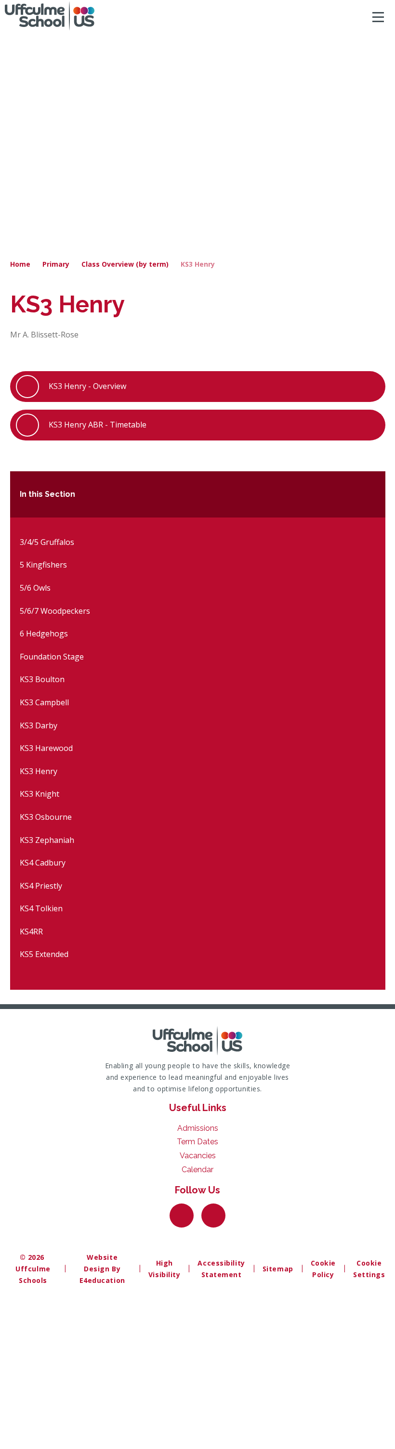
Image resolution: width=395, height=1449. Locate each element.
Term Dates (197, 1141)
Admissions (197, 1128)
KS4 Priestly (41, 885)
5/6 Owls (35, 587)
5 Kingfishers (43, 564)
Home (20, 264)
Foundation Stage (52, 656)
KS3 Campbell (44, 702)
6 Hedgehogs (44, 633)
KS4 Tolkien (41, 908)
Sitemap (278, 1268)
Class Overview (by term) (125, 264)
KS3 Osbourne (46, 817)
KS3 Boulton (42, 679)
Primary (55, 264)
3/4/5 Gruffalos (47, 542)
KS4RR (31, 931)
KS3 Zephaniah (47, 840)
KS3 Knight (39, 794)
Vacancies (198, 1155)
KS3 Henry (198, 264)
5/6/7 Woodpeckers (55, 611)
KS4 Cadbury (43, 862)
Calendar (197, 1169)
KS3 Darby (38, 725)
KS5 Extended (44, 954)
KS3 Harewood (46, 748)
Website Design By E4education (102, 1269)
